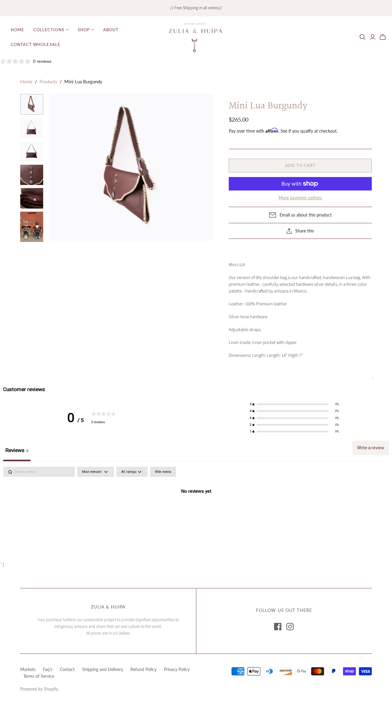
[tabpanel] (196, 512)
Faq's (47, 669)
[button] (294, 404)
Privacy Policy (177, 669)
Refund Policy (143, 669)
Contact (67, 669)
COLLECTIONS (48, 29)
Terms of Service (38, 676)
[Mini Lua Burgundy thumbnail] (31, 104)
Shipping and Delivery (102, 669)
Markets (28, 669)
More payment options (300, 197)
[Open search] (363, 37)
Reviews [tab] (17, 450)
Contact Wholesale (35, 44)
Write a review (370, 447)
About (111, 29)
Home (17, 29)
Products (48, 81)
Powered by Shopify (39, 689)
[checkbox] (163, 472)
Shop (84, 29)
